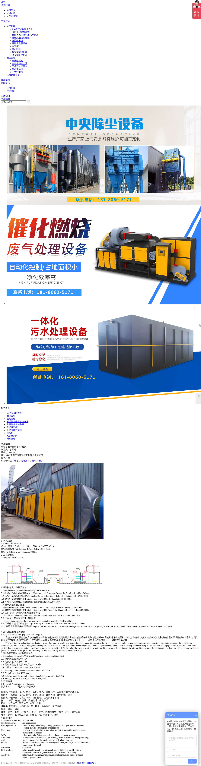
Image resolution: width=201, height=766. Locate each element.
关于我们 (5, 5)
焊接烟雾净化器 (19, 52)
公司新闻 (11, 88)
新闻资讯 (5, 83)
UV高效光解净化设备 (22, 29)
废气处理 (11, 26)
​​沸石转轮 (16, 49)
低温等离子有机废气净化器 (25, 35)
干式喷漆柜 (17, 60)
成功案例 (5, 80)
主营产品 (5, 21)
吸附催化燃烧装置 (21, 32)
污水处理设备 (13, 75)
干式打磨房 (17, 72)
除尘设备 (11, 58)
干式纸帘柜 (12, 427)
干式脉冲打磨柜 (14, 430)
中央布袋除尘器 (19, 63)
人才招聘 (5, 96)
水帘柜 (15, 46)
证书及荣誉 (12, 16)
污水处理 (11, 439)
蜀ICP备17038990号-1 (86, 763)
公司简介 (11, 10)
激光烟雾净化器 (19, 55)
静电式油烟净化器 (21, 37)
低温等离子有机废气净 (17, 421)
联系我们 (5, 99)
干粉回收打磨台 (19, 66)
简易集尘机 (17, 69)
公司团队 (11, 13)
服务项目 (25, 461)
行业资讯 (11, 91)
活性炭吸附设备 (19, 43)
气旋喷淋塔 (17, 40)
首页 (3, 2)
